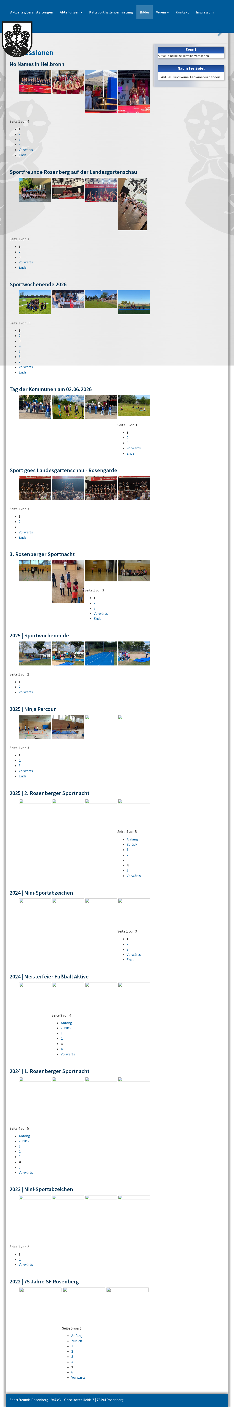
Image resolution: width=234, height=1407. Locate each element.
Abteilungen (70, 12)
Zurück (132, 844)
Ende (23, 155)
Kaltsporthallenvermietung (111, 12)
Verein (161, 12)
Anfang (132, 839)
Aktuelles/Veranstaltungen (31, 12)
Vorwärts (26, 149)
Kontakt (182, 12)
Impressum (205, 12)
